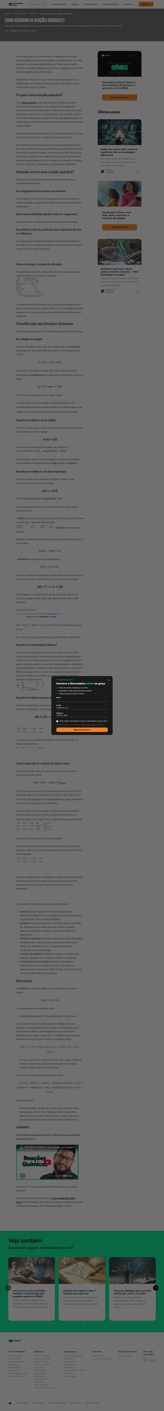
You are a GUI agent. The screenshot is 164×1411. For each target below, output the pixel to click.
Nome (59, 697)
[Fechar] (109, 680)
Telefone (60, 713)
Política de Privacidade (88, 724)
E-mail (59, 705)
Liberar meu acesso (82, 730)
